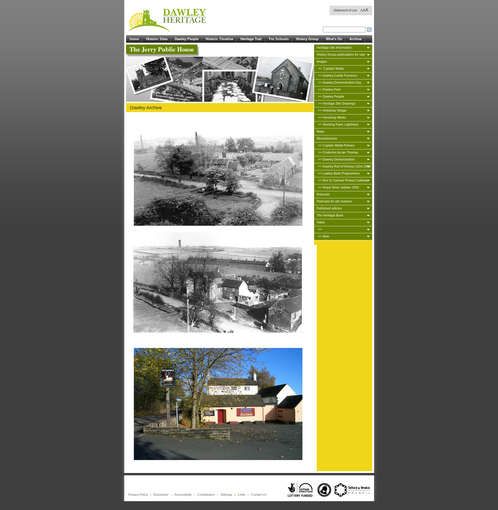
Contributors (206, 495)
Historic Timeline (219, 39)
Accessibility (183, 495)
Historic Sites (157, 39)
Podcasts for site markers (334, 201)
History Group (307, 39)
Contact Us (259, 495)
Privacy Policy (138, 495)
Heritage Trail (251, 39)
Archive (355, 39)
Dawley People (186, 39)
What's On (334, 39)
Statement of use (345, 10)
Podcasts (323, 194)
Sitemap (226, 495)
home (134, 39)
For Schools (279, 39)
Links (241, 495)
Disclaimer (161, 495)
